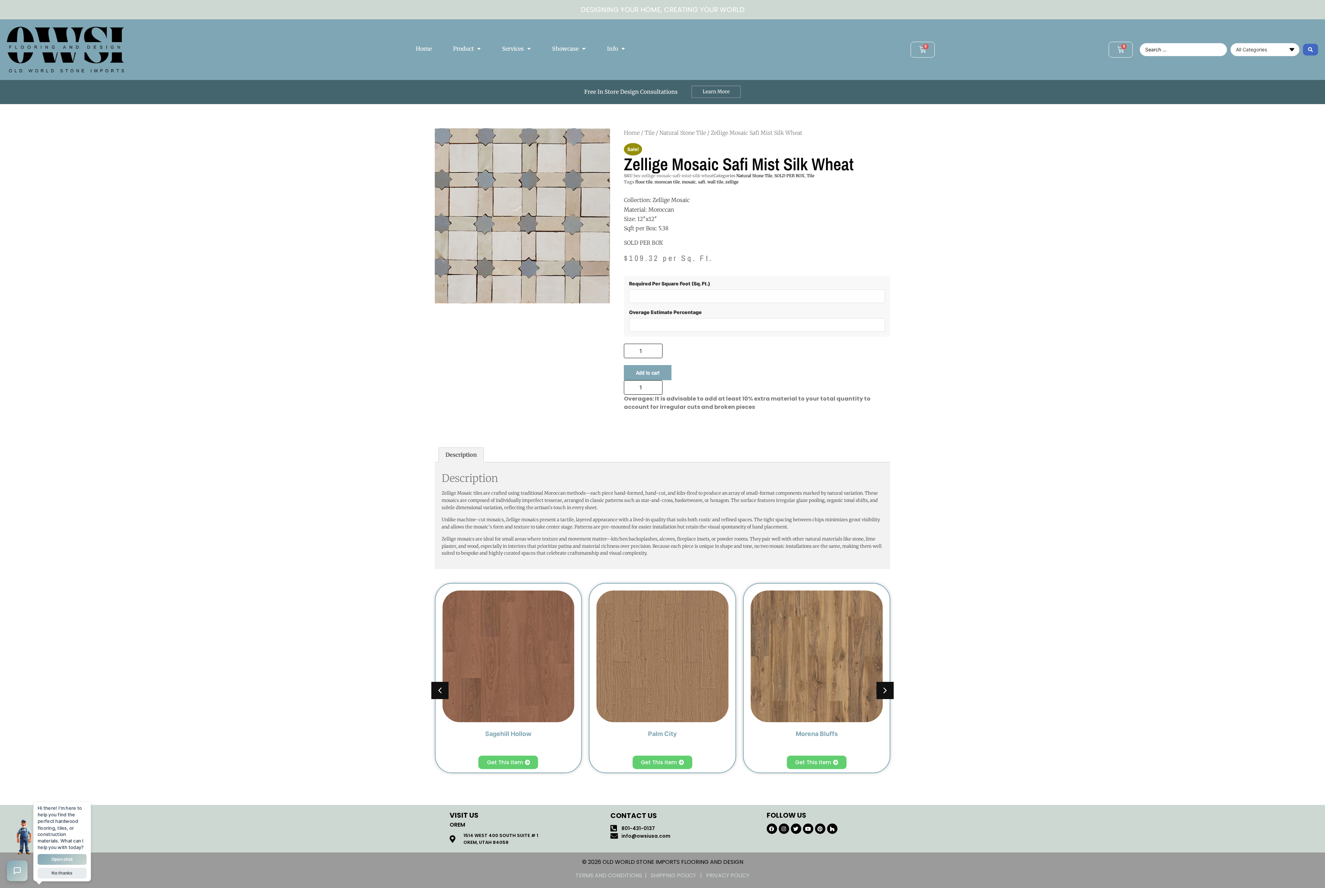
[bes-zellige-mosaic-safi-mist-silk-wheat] (522, 215)
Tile (650, 132)
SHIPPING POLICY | (678, 875)
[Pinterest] (820, 829)
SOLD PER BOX (789, 175)
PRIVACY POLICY (727, 875)
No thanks (62, 873)
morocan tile (667, 181)
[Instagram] (784, 829)
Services (513, 48)
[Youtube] (808, 829)
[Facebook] (772, 829)
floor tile (643, 181)
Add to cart (647, 372)
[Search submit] (1310, 50)
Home (424, 48)
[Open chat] (17, 870)
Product (463, 48)
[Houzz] (832, 829)
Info (612, 48)
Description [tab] (461, 454)
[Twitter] (796, 829)
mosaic (689, 181)
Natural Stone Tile (682, 132)
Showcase (565, 48)
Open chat (62, 859)
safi (701, 181)
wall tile (715, 181)
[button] (885, 690)
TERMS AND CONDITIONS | (613, 875)
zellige (731, 181)
